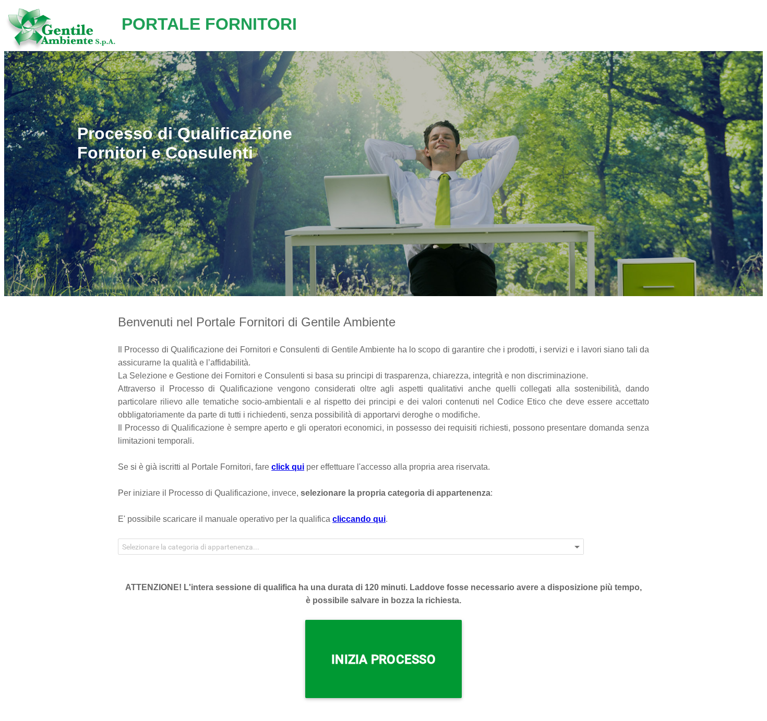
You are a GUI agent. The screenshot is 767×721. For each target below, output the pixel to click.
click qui (287, 466)
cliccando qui (359, 519)
